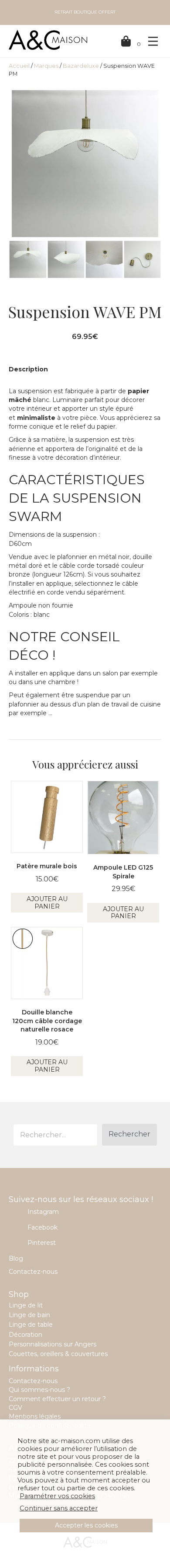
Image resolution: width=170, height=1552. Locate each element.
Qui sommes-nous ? (39, 1390)
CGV (15, 1408)
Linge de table (31, 1324)
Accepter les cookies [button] (86, 1525)
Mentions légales (35, 1416)
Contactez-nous (33, 1272)
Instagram (43, 1212)
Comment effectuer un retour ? (57, 1399)
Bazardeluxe (81, 66)
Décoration (25, 1335)
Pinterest (41, 1243)
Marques (46, 66)
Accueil (19, 66)
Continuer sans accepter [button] (59, 1508)
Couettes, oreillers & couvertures (58, 1354)
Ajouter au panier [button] (47, 902)
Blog (16, 1258)
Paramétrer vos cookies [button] (57, 1496)
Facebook (42, 1227)
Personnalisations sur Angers (52, 1344)
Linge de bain (29, 1315)
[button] (129, 1135)
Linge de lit (26, 1305)
